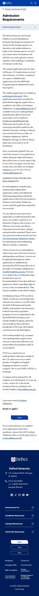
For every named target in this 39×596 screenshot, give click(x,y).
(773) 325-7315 (27, 435)
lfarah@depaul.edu (27, 390)
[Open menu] (35, 3)
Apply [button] (19, 542)
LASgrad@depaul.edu (24, 109)
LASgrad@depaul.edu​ (12, 173)
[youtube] (27, 495)
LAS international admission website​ (19, 239)
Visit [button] (19, 547)
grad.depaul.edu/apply (12, 96)
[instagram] (19, 495)
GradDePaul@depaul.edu (14, 272)
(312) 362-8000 (15, 481)
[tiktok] (16, 495)
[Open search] (31, 3)
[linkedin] (12, 495)
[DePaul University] (11, 3)
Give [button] (19, 553)
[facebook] (23, 495)
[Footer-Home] (19, 459)
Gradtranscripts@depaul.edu (15, 121)
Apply (19, 418)
